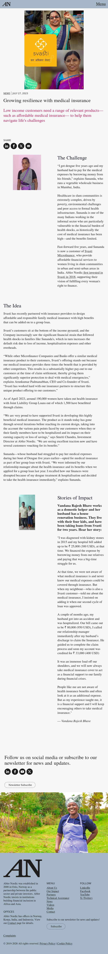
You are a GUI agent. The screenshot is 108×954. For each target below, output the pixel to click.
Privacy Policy (47, 943)
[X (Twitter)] (29, 772)
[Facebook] (15, 772)
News (6, 93)
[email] (28, 146)
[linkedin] (6, 146)
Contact (12, 923)
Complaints (9, 935)
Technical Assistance (58, 898)
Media (50, 908)
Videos (50, 905)
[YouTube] (22, 772)
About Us (52, 888)
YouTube (85, 894)
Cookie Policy (64, 943)
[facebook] (14, 146)
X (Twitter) (86, 898)
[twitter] (21, 146)
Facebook (85, 891)
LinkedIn (85, 888)
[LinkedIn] (7, 772)
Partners (51, 894)
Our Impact (53, 891)
